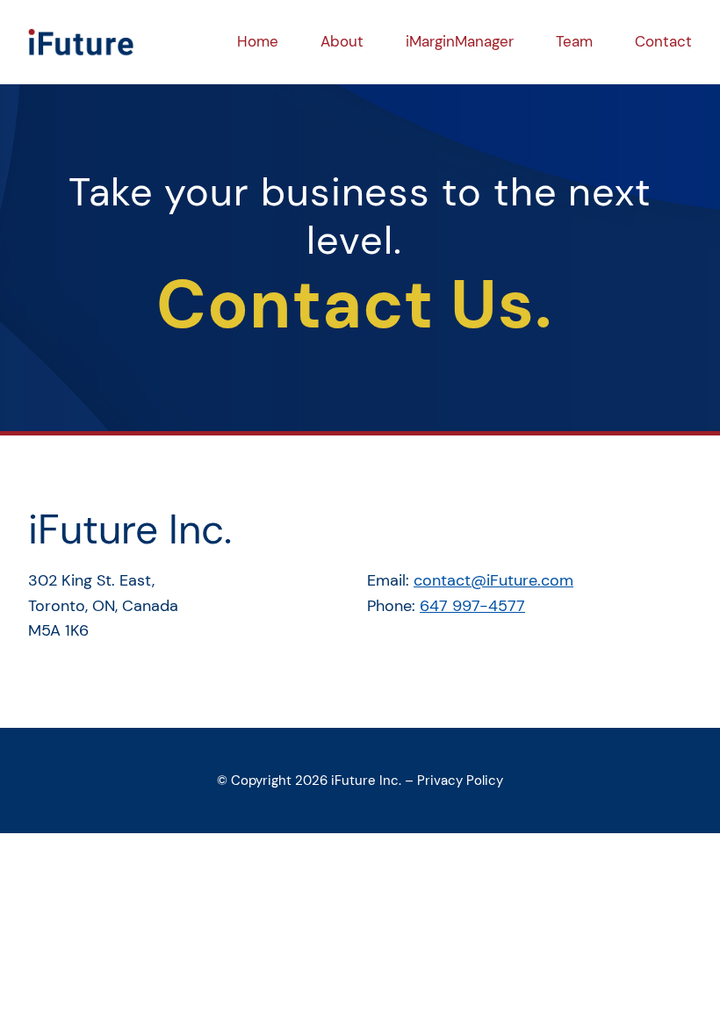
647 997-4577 (472, 605)
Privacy (440, 780)
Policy (483, 780)
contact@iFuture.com (493, 580)
